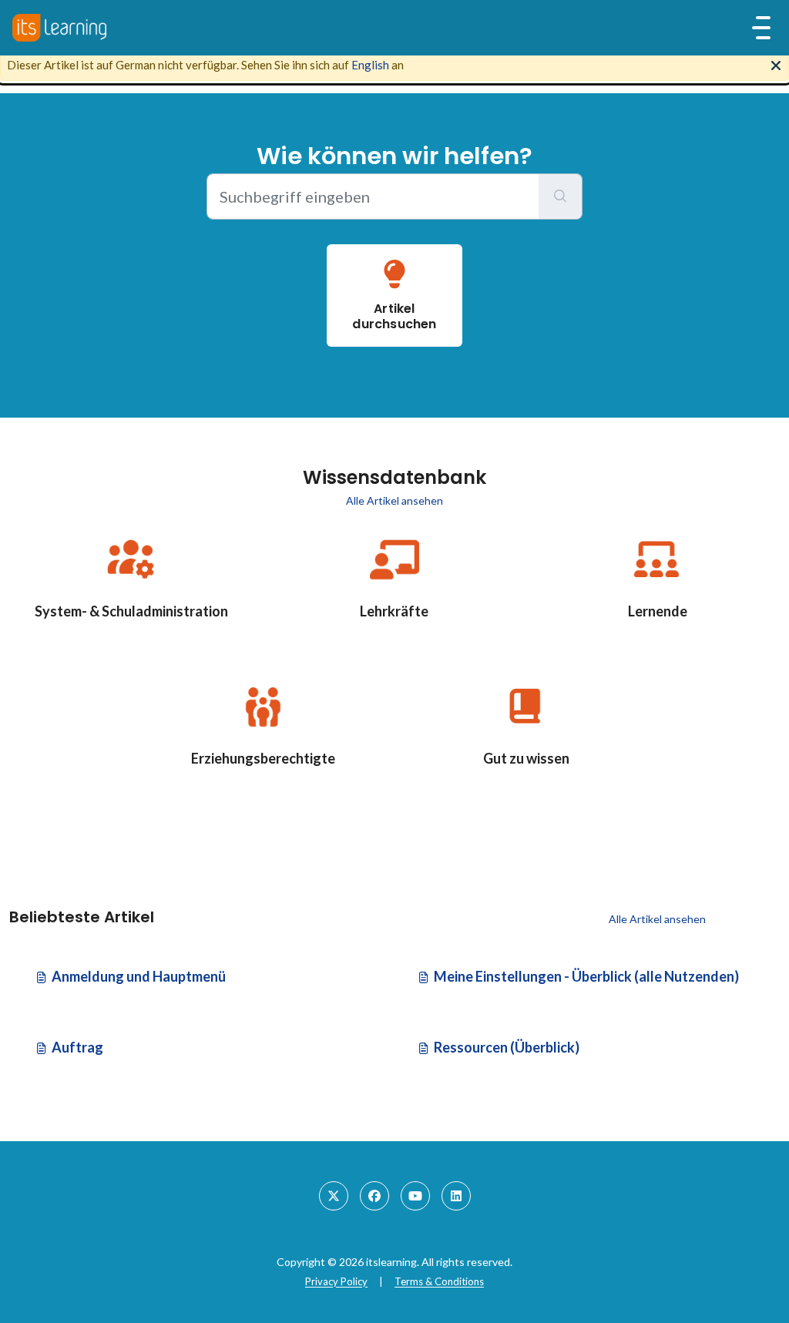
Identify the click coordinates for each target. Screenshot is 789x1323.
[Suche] (561, 196)
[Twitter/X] (333, 1196)
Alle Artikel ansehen (394, 500)
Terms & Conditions (439, 1281)
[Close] (776, 64)
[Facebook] (374, 1196)
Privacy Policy (336, 1281)
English (370, 65)
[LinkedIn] (456, 1196)
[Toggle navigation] (761, 27)
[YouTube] (415, 1196)
